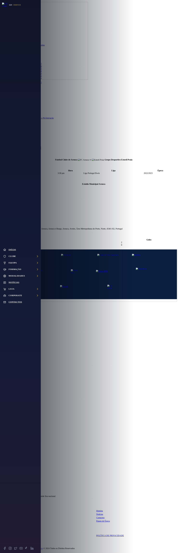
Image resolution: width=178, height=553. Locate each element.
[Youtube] (21, 548)
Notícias (99, 514)
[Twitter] (15, 548)
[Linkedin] (32, 548)
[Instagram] (10, 548)
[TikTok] (26, 548)
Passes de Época (103, 521)
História (99, 511)
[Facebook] (4, 548)
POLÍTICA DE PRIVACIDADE (110, 535)
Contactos (100, 518)
